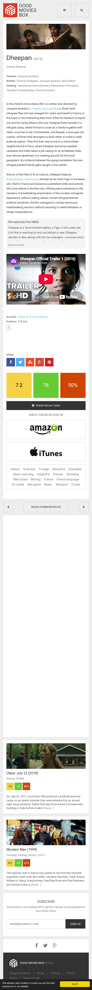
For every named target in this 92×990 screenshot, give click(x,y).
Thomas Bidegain (27, 81)
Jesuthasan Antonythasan (33, 85)
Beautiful (59, 469)
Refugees (34, 484)
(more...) (48, 808)
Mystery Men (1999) (21, 850)
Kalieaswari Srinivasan (64, 85)
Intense (58, 474)
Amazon (62, 484)
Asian (48, 484)
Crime (10, 67)
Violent (15, 469)
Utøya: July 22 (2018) (22, 773)
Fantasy (22, 855)
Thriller (20, 778)
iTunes (75, 484)
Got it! (75, 984)
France (48, 479)
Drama (20, 67)
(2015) (37, 59)
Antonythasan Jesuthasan (22, 179)
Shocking (73, 474)
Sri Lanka (18, 484)
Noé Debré (68, 81)
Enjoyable (75, 469)
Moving (36, 479)
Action (32, 855)
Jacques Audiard (28, 76)
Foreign (44, 469)
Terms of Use (31, 978)
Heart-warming (23, 474)
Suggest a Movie (20, 973)
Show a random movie (46, 507)
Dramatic (29, 469)
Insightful (43, 474)
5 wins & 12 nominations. (32, 316)
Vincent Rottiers (45, 90)
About (40, 973)
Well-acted (20, 479)
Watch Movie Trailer (47, 405)
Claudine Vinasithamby (20, 90)
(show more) (16, 244)
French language (68, 479)
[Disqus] (46, 572)
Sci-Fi (41, 855)
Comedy (11, 855)
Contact (55, 973)
